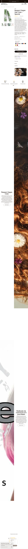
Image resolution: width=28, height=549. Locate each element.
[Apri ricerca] (23, 4)
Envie (15, 8)
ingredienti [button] (16, 65)
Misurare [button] (16, 63)
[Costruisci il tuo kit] (22, 4)
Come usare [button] (16, 61)
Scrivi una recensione (14, 545)
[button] (25, 4)
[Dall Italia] (4, 4)
